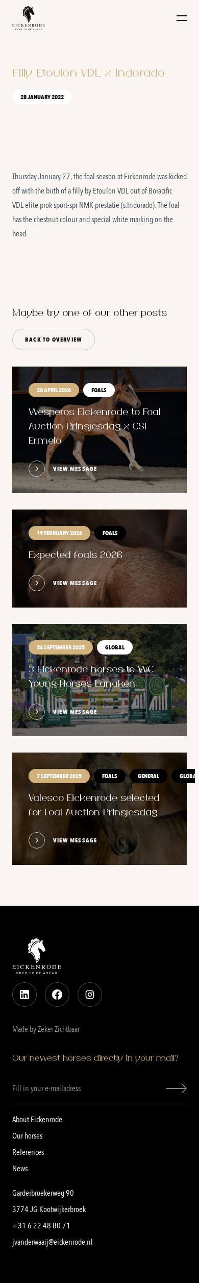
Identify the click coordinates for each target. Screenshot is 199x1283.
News (20, 1168)
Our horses (27, 1136)
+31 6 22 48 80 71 (41, 1225)
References (28, 1152)
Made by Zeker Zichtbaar (46, 1029)
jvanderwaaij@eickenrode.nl (52, 1242)
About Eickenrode (37, 1119)
